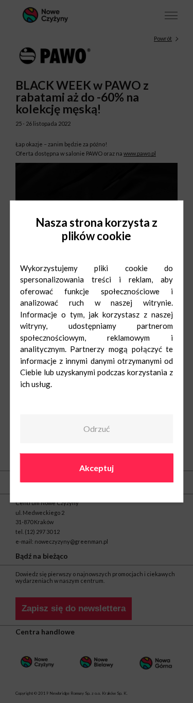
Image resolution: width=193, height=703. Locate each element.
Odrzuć (96, 428)
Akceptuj (96, 467)
